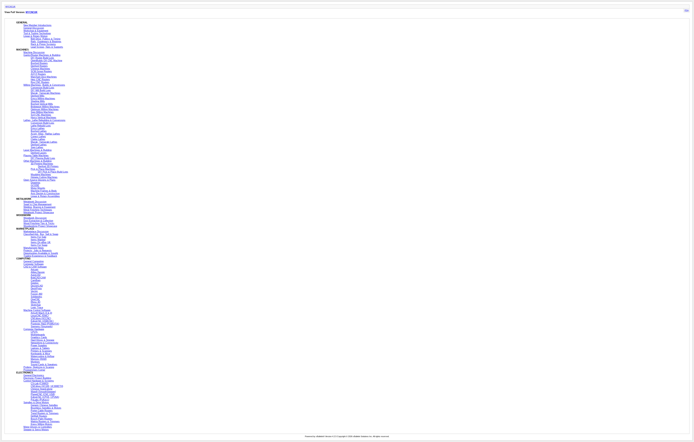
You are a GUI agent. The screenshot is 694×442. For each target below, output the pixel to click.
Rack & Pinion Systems (43, 44)
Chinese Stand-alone (41, 389)
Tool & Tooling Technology (37, 33)
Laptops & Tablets (40, 348)
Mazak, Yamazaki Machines (45, 93)
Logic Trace (37, 307)
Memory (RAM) (39, 359)
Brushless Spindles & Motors (46, 408)
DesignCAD (37, 285)
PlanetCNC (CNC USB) (43, 394)
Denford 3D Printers (48, 166)
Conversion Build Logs (42, 87)
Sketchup (36, 304)
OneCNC (35, 299)
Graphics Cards (39, 337)
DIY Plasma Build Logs (43, 158)
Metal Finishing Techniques (37, 209)
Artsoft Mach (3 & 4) (41, 313)
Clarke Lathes (38, 139)
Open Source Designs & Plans (39, 180)
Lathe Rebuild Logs (41, 125)
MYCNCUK (10, 6)
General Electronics (33, 375)
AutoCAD (35, 275)
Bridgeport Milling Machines (45, 106)
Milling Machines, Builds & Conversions (44, 85)
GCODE (35, 185)
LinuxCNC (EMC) (40, 315)
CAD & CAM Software (35, 266)
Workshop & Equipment (35, 30)
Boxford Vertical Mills (42, 104)
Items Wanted (38, 239)
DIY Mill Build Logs (41, 90)
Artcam (34, 269)
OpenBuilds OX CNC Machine (46, 60)
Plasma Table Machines (36, 155)
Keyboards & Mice (40, 353)
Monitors (35, 361)
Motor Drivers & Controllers (37, 427)
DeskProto (36, 288)
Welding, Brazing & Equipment (39, 207)
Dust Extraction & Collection (38, 220)
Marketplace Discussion (36, 231)
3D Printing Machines (42, 163)
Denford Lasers (39, 152)
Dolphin (34, 283)
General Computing (33, 261)
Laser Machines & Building (37, 150)
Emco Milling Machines (43, 98)
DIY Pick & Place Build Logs (53, 171)
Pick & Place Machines (43, 169)
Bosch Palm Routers (41, 418)
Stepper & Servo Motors (36, 429)
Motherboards (38, 334)
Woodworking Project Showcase (40, 226)
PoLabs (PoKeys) (40, 399)
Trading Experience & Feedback (40, 256)
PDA (687, 10)
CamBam (35, 280)
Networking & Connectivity (44, 342)
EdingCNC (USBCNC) (42, 321)
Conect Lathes (38, 136)
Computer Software (33, 264)
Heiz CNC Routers (40, 79)
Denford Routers (39, 66)
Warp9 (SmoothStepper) (43, 391)
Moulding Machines (41, 174)
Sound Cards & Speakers (44, 364)
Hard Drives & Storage (42, 340)
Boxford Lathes (39, 131)
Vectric (34, 291)
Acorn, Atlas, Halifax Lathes (45, 133)
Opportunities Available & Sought (40, 253)
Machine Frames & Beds (44, 190)
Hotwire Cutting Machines (44, 177)
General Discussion (33, 28)
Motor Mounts (38, 188)
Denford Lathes (39, 144)
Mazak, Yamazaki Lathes (44, 142)
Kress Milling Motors (41, 424)
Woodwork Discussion (35, 218)
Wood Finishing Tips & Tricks (38, 223)
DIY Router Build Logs (42, 57)
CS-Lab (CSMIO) (39, 383)
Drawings (35, 182)
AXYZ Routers (38, 74)
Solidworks (36, 296)
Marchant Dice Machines (44, 76)
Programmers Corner (34, 370)
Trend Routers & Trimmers (45, 413)
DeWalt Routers (39, 416)
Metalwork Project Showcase (38, 212)
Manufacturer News (33, 247)
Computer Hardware (33, 329)
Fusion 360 (36, 294)
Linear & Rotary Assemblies (45, 196)
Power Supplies (39, 345)
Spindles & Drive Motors (36, 402)
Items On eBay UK (41, 242)
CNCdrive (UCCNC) (41, 318)
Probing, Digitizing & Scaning (38, 367)
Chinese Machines (40, 68)
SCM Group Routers (41, 71)
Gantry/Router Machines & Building (41, 55)
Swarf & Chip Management (37, 204)
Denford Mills (37, 95)
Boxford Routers (39, 63)
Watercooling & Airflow (42, 356)
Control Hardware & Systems (38, 380)
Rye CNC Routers (40, 82)
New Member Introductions (37, 25)
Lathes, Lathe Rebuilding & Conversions (44, 120)
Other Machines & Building (37, 161)
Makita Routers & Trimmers (45, 421)
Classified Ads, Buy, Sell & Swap (40, 234)
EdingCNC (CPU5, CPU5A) (45, 397)
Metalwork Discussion (34, 201)
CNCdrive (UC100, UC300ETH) (47, 386)
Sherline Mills (38, 101)
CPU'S (34, 332)
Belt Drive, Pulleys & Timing (45, 38)
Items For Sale (38, 237)
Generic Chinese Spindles (44, 405)
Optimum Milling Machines (45, 109)
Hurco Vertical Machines (43, 117)
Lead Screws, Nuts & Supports (47, 47)
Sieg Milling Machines (42, 112)
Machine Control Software (36, 310)
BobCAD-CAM (38, 277)
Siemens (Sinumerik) (42, 326)
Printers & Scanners (41, 351)
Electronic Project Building (37, 378)
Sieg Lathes (37, 147)
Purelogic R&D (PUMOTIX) (45, 323)
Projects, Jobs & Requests (37, 250)
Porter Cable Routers (42, 410)
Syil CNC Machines (41, 114)
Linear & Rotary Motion (35, 36)
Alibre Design (38, 272)
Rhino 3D (35, 302)
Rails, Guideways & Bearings (46, 41)
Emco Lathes (38, 128)
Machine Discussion (34, 52)
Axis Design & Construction (45, 193)
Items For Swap (39, 245)
